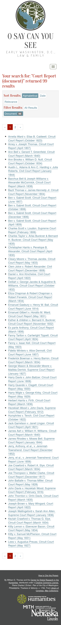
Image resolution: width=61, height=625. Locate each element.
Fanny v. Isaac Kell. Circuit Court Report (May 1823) (32, 345)
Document (13, 113)
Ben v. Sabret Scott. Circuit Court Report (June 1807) (32, 199)
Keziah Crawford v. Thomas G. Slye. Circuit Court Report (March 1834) (29, 520)
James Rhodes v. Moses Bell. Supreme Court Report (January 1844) (31, 440)
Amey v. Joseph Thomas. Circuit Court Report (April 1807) (31, 146)
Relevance (11, 101)
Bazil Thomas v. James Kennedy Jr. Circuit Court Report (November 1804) (33, 192)
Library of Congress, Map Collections (47, 589)
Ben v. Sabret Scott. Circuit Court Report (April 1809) (32, 222)
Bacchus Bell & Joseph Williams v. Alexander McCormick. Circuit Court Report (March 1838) (29, 182)
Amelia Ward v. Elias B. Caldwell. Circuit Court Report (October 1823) (32, 138)
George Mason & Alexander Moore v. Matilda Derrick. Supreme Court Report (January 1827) (31, 369)
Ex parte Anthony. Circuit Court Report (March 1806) (31, 329)
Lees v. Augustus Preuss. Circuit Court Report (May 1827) (31, 543)
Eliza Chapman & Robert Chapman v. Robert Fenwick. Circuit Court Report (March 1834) (30, 297)
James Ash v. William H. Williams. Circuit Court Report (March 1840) (32, 432)
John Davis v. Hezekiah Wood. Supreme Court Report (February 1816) (32, 490)
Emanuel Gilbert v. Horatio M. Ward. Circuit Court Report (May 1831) (29, 314)
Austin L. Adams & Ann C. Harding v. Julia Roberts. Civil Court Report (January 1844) (33, 171)
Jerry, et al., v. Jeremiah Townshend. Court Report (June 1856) (33, 459)
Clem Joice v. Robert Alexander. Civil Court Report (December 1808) (30, 268)
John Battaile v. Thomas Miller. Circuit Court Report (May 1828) (30, 482)
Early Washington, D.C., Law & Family (31, 53)
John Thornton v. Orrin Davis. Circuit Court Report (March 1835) (33, 497)
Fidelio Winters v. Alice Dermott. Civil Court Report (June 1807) (30, 352)
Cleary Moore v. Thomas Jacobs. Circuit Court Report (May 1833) (31, 261)
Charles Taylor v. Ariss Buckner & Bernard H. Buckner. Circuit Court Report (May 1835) (33, 239)
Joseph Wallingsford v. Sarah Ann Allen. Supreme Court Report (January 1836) (31, 513)
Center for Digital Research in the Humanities (34, 581)
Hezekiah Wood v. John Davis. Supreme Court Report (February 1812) (32, 410)
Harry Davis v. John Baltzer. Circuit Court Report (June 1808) (32, 379)
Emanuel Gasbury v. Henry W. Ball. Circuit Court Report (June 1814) (33, 306)
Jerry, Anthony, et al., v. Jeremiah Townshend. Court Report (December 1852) (30, 449)
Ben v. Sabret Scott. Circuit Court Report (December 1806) (32, 215)
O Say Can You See (31, 41)
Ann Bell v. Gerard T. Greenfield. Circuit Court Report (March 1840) (31, 153)
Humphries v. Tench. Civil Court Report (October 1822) (31, 417)
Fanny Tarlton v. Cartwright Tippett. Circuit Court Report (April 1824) (33, 337)
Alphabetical (30, 95)
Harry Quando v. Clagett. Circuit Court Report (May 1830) (30, 387)
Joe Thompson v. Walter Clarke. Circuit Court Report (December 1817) (31, 475)
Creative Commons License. (47, 582)
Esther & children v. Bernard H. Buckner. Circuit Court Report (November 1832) (32, 322)
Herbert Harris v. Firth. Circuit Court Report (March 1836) (29, 402)
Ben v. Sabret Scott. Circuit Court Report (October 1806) (32, 207)
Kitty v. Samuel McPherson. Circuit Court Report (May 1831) (32, 536)
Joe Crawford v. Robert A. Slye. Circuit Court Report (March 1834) (31, 467)
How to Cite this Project (48, 575)
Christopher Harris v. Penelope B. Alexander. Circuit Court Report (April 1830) (30, 251)
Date (43, 95)
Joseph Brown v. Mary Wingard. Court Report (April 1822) (30, 505)
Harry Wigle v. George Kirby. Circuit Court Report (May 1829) (32, 394)
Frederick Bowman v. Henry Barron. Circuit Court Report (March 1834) (33, 360)
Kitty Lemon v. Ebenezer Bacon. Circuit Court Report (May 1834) (31, 528)
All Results (30, 107)
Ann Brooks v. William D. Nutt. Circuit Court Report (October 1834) (30, 161)
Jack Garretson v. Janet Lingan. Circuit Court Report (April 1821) (31, 425)
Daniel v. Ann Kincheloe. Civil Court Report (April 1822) (29, 276)
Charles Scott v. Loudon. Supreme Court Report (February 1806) (32, 230)
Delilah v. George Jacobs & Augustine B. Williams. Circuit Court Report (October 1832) (32, 285)
